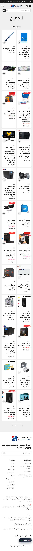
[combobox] (19, 10)
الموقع (13, 467)
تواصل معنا (12, 464)
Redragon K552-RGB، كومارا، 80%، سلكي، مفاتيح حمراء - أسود (10, 83)
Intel (29, 218)
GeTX (29, 145)
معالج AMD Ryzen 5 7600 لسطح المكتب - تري (9, 286)
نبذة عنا (13, 476)
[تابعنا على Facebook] (30, 535)
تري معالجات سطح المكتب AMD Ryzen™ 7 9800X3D (24, 252)
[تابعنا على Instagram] (25, 535)
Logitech (28, 311)
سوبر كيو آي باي (11, 488)
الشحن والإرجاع (11, 482)
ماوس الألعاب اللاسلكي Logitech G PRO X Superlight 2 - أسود (24, 316)
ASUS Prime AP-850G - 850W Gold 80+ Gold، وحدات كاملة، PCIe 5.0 (25, 381)
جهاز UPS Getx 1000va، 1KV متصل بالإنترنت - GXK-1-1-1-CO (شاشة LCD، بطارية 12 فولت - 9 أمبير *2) (9, 191)
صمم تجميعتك (27, 464)
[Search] (4, 10)
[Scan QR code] (7, 10)
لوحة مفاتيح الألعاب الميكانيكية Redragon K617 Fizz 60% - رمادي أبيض (24, 83)
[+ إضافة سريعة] (19, 42)
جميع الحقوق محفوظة (15, 546)
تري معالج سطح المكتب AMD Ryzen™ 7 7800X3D (9, 112)
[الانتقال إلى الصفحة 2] (12, 425)
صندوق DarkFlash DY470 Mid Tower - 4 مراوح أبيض (9, 315)
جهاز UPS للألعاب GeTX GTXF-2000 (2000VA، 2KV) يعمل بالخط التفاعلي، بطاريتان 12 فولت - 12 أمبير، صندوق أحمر (9, 349)
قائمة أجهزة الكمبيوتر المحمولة (25, 468)
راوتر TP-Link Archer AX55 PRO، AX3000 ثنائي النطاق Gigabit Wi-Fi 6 (24, 411)
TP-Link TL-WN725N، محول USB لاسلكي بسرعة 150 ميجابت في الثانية (9, 381)
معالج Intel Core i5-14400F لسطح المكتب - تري (24, 222)
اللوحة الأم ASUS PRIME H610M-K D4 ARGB (24, 188)
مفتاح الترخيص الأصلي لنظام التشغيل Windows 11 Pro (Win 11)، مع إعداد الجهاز (24, 52)
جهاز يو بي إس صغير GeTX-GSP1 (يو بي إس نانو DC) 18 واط (24, 287)
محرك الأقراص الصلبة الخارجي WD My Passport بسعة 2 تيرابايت (9, 411)
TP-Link (13, 377)
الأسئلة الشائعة (11, 485)
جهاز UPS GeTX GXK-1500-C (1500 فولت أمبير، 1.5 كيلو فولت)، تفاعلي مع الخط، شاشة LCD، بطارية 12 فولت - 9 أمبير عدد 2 (24, 153)
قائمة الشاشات (27, 472)
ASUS (14, 145)
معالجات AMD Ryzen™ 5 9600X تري (24, 344)
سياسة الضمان (11, 473)
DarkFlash (12, 311)
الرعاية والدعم (11, 470)
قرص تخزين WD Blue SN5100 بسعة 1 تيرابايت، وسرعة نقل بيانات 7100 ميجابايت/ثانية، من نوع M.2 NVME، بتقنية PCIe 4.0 (24, 115)
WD (29, 108)
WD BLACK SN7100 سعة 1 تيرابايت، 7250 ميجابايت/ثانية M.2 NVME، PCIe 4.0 (9, 254)
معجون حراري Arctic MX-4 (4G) (9, 49)
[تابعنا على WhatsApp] (16, 535)
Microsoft (28, 46)
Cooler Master (12, 218)
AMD (14, 108)
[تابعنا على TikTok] (21, 535)
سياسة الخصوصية (10, 479)
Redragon (28, 78)
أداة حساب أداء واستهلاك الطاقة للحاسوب (25, 476)
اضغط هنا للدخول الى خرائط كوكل (22, 524)
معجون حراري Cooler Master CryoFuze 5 (11, 222)
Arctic (13, 46)
